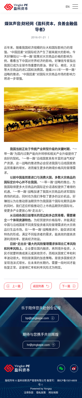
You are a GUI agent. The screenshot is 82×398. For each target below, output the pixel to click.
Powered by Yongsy (41, 388)
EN (67, 6)
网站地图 (53, 392)
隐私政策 (41, 392)
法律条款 (28, 392)
